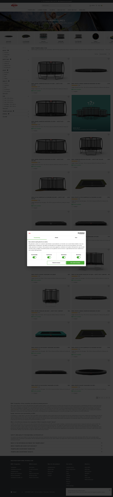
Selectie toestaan (56, 262)
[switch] (49, 257)
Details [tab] (56, 237)
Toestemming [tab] (37, 237)
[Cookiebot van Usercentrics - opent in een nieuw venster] (78, 233)
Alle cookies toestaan (75, 262)
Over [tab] (76, 237)
